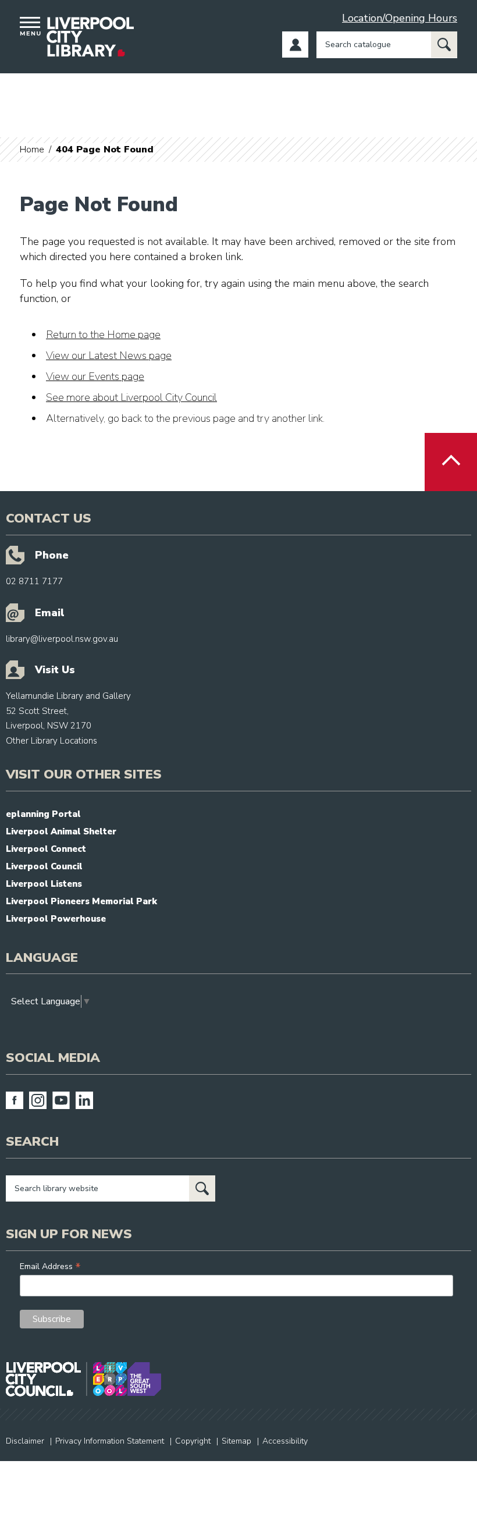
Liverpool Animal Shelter (61, 831)
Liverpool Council (44, 866)
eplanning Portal (43, 814)
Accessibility (285, 1441)
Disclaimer (25, 1441)
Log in (295, 44)
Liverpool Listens (44, 884)
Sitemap (236, 1441)
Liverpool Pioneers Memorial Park (81, 901)
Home (32, 149)
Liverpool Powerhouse (56, 919)
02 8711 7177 (34, 581)
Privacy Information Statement (109, 1441)
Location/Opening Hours (399, 18)
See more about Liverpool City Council (131, 397)
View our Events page (95, 376)
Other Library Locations (51, 741)
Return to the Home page (103, 335)
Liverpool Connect (46, 849)
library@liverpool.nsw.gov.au (62, 639)
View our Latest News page (109, 356)
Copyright (193, 1441)
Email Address (50, 1266)
